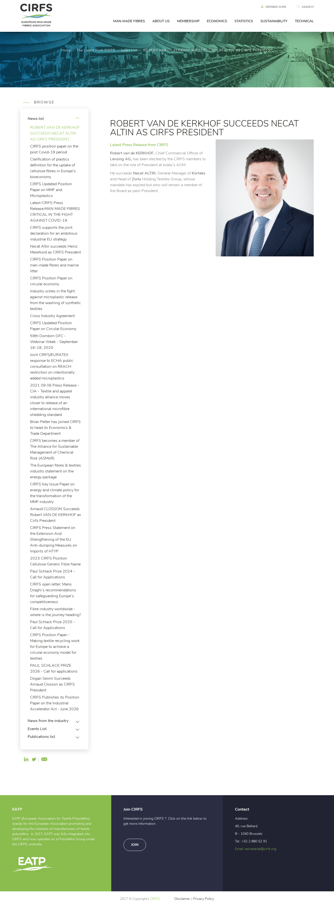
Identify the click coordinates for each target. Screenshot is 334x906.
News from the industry (48, 721)
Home (66, 50)
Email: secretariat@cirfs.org (255, 849)
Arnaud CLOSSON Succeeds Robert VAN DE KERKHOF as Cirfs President (55, 515)
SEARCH (308, 6)
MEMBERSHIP (188, 21)
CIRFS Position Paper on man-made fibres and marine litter (54, 265)
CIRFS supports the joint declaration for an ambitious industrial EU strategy (54, 233)
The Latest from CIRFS (96, 50)
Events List (37, 729)
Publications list (41, 737)
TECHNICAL (304, 21)
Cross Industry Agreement (52, 316)
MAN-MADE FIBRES (129, 21)
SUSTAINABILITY (274, 21)
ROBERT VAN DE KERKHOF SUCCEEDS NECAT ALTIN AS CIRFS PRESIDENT (55, 133)
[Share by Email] (44, 759)
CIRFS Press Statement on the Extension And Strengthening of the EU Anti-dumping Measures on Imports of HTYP (53, 539)
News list (129, 50)
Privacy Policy (203, 899)
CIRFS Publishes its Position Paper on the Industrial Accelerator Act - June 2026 (54, 703)
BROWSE (43, 102)
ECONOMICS (217, 21)
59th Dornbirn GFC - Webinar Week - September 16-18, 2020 (54, 342)
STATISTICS (243, 21)
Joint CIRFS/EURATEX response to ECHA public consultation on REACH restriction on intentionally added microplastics (52, 366)
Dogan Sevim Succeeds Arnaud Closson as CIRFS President (52, 684)
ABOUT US (161, 21)
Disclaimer (182, 899)
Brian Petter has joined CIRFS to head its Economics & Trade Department (55, 428)
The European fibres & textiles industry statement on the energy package (55, 471)
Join (134, 845)
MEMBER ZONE (276, 6)
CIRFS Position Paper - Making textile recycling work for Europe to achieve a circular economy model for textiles (55, 646)
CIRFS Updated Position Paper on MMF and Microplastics (51, 190)
